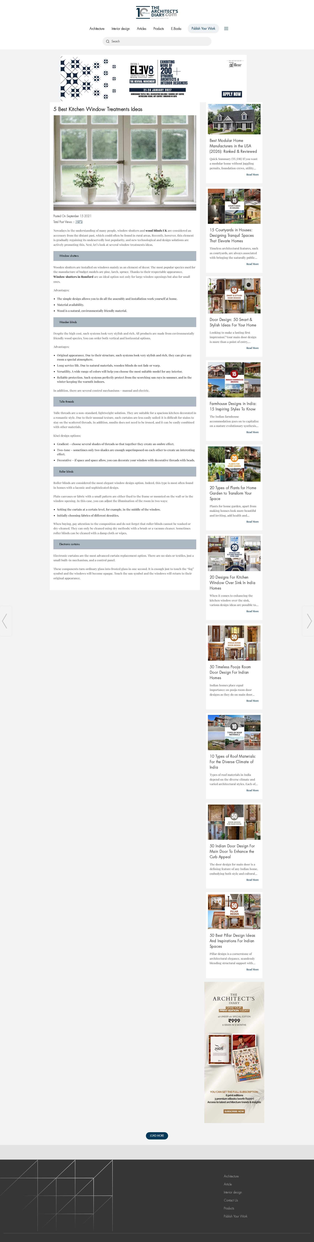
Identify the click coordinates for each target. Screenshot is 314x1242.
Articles (141, 29)
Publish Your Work (203, 29)
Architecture (97, 29)
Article (228, 1184)
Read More (252, 174)
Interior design (121, 29)
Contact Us (231, 1200)
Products (159, 29)
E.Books (176, 29)
